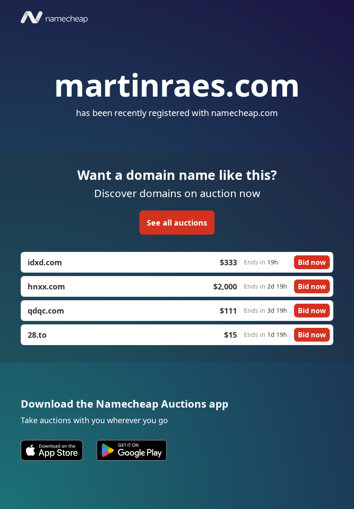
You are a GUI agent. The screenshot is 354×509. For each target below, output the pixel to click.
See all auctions (177, 222)
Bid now (312, 262)
